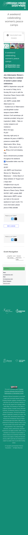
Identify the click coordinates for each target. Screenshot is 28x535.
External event (6, 283)
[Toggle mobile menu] (25, 8)
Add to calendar (11, 226)
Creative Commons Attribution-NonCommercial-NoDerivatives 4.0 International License (14, 391)
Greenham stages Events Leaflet (18, 257)
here (11, 130)
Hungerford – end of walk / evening (11, 256)
